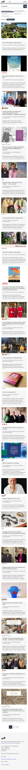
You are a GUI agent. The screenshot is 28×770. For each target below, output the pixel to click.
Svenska (3, 764)
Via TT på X (3, 756)
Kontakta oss (16, 753)
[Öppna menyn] (10, 1)
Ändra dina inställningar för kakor (8, 759)
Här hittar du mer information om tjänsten (10, 743)
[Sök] (25, 6)
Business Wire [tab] (5, 13)
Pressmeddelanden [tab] (7, 11)
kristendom (10, 19)
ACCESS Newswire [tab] (5, 15)
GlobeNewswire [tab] (18, 13)
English (7, 764)
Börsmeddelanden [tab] (19, 11)
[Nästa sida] (14, 727)
